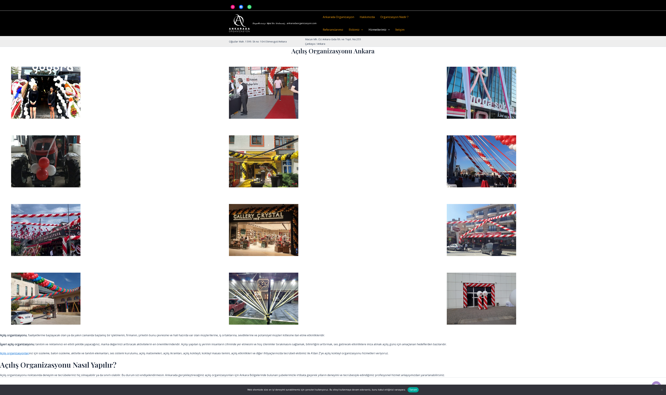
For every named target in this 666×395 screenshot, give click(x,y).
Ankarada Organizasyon (338, 17)
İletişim (399, 30)
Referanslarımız (333, 30)
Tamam (413, 389)
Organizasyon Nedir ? (394, 17)
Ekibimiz (354, 30)
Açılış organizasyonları (14, 353)
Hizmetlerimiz (377, 30)
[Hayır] (661, 390)
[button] (361, 29)
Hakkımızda (367, 17)
